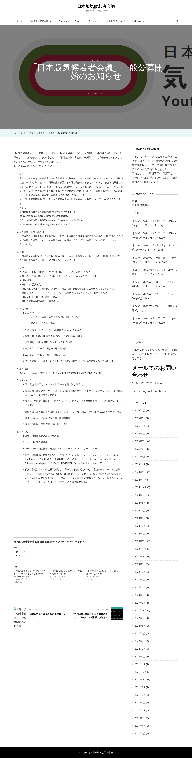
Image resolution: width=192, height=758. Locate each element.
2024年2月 (140, 525)
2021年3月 (140, 733)
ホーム (20, 21)
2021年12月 (141, 671)
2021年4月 (140, 725)
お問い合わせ (138, 21)
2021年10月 (141, 679)
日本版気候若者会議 (96, 6)
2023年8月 (140, 571)
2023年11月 (141, 548)
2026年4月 (140, 425)
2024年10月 (141, 487)
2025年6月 (140, 448)
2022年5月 (140, 633)
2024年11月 (141, 479)
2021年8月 (140, 694)
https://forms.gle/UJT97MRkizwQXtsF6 (82, 372)
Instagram (94, 21)
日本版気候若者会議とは (40, 21)
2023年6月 (140, 587)
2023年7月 (140, 579)
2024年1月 (140, 533)
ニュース (95, 61)
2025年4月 (140, 456)
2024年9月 (140, 495)
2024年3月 (140, 518)
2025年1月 (140, 464)
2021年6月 (140, 710)
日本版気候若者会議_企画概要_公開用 (33, 541)
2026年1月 (140, 433)
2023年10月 (141, 556)
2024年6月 (140, 502)
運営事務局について (115, 21)
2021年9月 (140, 687)
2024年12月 (141, 472)
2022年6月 (140, 625)
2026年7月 (140, 410)
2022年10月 (141, 610)
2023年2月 (140, 602)
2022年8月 (140, 618)
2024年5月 (140, 510)
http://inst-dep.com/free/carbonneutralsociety (43, 215)
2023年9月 (140, 564)
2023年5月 (140, 595)
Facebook (64, 21)
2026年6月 (140, 418)
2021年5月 (140, 718)
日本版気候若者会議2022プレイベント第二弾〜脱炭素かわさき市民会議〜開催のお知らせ (30, 573)
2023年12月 (141, 541)
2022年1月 (140, 664)
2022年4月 (140, 641)
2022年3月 (140, 648)
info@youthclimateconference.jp (158, 391)
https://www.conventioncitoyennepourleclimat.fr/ (45, 224)
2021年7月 (140, 702)
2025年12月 (141, 441)
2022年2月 (140, 656)
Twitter (79, 21)
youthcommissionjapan (71, 541)
